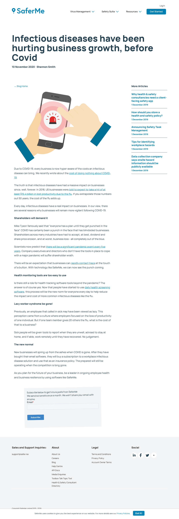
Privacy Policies (123, 513)
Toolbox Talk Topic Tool (62, 478)
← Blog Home (21, 86)
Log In (162, 5)
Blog (54, 462)
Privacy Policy (98, 458)
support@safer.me (20, 454)
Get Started (156, 11)
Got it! (138, 513)
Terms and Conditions (101, 454)
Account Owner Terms (101, 462)
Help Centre (57, 466)
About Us (56, 454)
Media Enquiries (59, 474)
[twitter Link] (147, 455)
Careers (55, 458)
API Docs (56, 470)
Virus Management (80, 11)
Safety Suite (108, 11)
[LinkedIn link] (134, 455)
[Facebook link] (140, 455)
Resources (132, 11)
